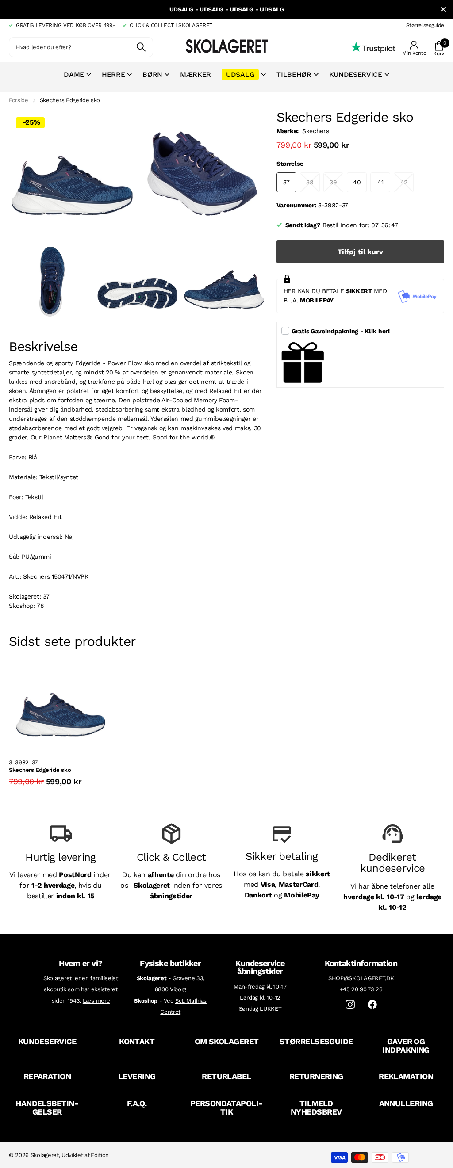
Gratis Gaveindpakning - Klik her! (341, 331)
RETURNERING (316, 1076)
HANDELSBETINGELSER (47, 1107)
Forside (18, 100)
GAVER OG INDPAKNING (406, 1045)
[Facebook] (372, 1004)
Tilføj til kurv (360, 252)
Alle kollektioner (77, 79)
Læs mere (96, 1000)
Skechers (315, 130)
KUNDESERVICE (47, 1041)
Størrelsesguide (425, 25)
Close (443, 9)
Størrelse (289, 163)
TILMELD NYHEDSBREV (316, 1107)
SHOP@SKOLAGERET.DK (361, 978)
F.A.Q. (137, 1103)
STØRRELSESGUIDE (316, 1041)
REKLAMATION (406, 1076)
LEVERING (137, 1076)
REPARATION (47, 1076)
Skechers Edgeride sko (40, 770)
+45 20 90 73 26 (361, 989)
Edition (100, 1155)
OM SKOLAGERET (227, 1041)
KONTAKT (136, 1041)
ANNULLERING (406, 1103)
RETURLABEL (226, 1076)
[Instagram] (350, 1004)
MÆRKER (195, 74)
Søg (141, 47)
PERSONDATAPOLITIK (226, 1107)
